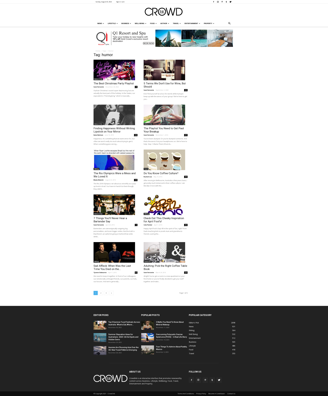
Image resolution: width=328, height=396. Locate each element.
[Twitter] (230, 2)
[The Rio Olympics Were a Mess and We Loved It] (115, 160)
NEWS (99, 23)
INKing (96, 169)
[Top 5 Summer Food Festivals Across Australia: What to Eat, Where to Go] (100, 325)
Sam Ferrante (99, 87)
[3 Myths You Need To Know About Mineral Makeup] (147, 325)
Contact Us (231, 394)
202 (186, 225)
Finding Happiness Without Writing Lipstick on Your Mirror (114, 130)
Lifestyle (192, 346)
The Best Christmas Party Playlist (114, 83)
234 (186, 272)
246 (136, 135)
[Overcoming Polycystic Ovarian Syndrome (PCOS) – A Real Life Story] (147, 337)
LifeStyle (112, 23)
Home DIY (147, 261)
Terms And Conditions (186, 394)
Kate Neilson (98, 135)
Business (125, 23)
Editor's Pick (98, 79)
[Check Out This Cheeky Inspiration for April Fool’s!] (166, 204)
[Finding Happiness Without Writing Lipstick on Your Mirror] (115, 115)
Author (163, 23)
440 (136, 180)
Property (208, 23)
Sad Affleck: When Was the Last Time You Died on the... (112, 267)
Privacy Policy (201, 394)
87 (136, 272)
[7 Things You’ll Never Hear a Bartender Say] (115, 204)
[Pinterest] (222, 2)
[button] (229, 23)
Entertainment (191, 23)
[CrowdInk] (164, 12)
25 (136, 87)
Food (152, 23)
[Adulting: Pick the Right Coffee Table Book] (166, 252)
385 (186, 90)
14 (136, 225)
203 (186, 177)
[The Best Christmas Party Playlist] (115, 70)
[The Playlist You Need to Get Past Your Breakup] (166, 115)
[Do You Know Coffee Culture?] (166, 160)
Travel (176, 23)
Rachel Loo (148, 177)
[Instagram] (218, 2)
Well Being (139, 23)
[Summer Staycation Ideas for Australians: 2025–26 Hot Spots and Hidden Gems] (100, 337)
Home (98, 51)
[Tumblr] (226, 2)
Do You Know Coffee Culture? (161, 173)
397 (186, 135)
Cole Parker (148, 225)
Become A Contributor (216, 394)
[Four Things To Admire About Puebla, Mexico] (147, 349)
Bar (145, 79)
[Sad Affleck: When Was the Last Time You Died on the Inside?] (115, 252)
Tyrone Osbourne (100, 272)
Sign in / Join (120, 2)
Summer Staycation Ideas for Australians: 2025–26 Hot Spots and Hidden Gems (123, 337)
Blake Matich (99, 180)
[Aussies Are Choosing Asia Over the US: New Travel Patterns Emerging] (100, 350)
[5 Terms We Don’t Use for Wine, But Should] (166, 70)
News (191, 326)
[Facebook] (214, 2)
